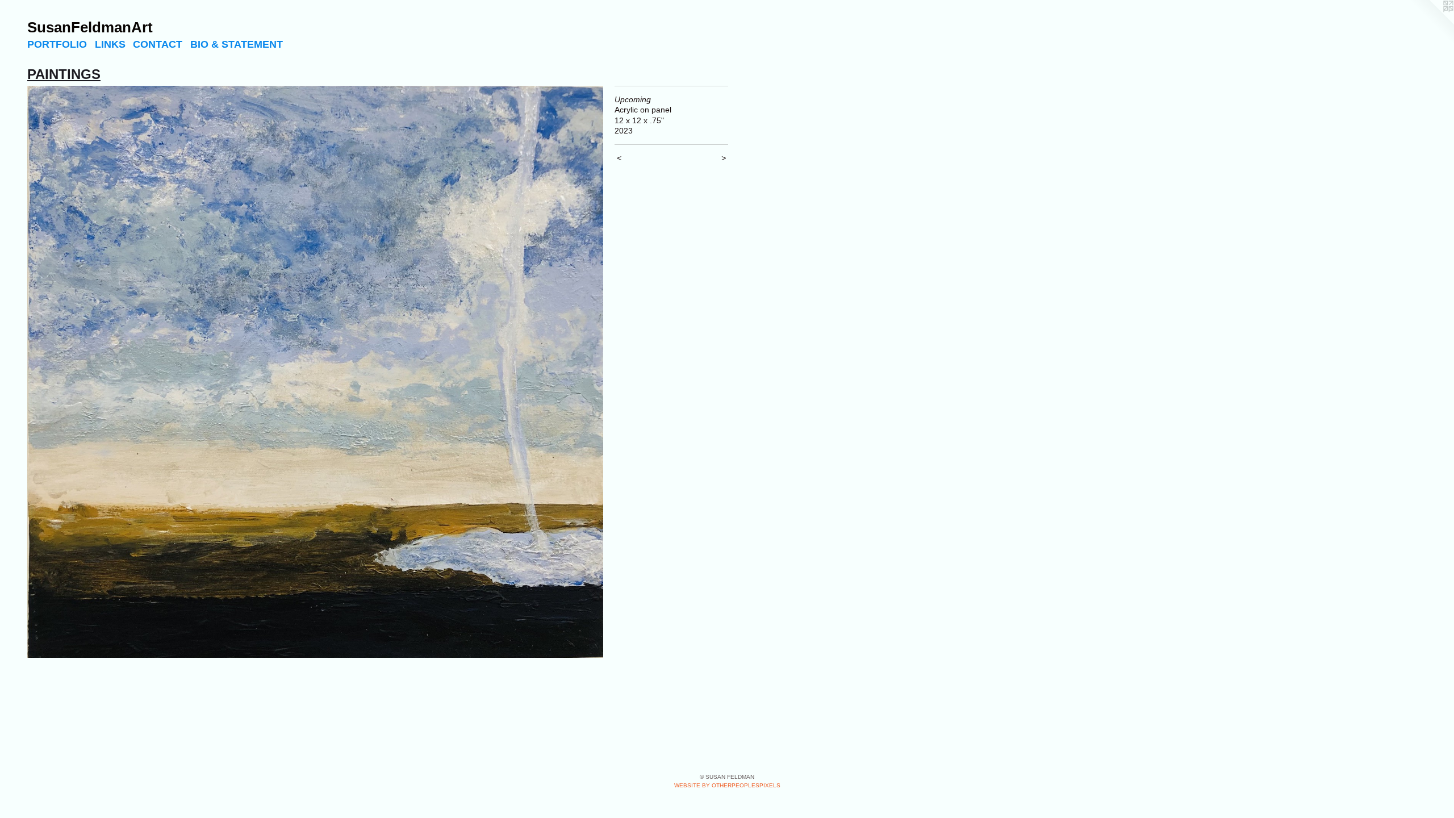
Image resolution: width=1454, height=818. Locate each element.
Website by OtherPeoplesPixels (727, 785)
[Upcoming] (315, 372)
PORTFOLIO (57, 44)
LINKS (110, 44)
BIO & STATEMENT (236, 44)
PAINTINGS (64, 74)
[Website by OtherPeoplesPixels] (1431, 22)
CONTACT (157, 44)
